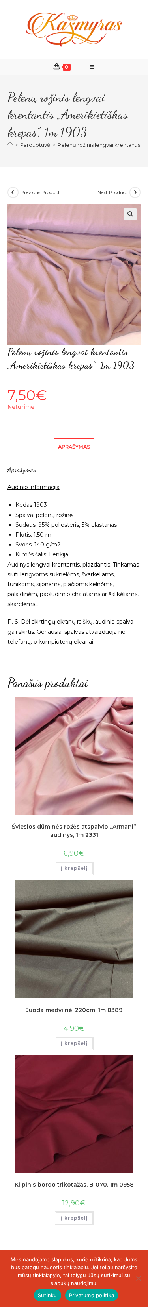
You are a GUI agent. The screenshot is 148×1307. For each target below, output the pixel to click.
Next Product (112, 192)
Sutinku (47, 1295)
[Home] (10, 145)
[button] (130, 214)
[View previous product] (13, 192)
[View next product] (135, 192)
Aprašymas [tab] (74, 447)
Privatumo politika (91, 1295)
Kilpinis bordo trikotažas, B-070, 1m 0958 (74, 1184)
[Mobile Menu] (92, 67)
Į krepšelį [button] (74, 868)
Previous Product (40, 192)
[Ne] (138, 1278)
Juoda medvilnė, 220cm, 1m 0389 (74, 1009)
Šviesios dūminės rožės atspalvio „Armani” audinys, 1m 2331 (74, 830)
